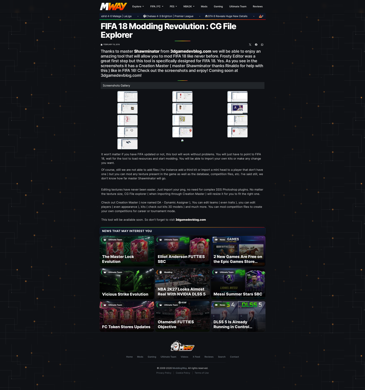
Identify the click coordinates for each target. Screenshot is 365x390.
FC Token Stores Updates (126, 326)
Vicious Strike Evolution (125, 294)
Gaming (218, 6)
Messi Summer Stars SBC (238, 294)
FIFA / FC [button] (155, 6)
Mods (204, 6)
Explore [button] (137, 6)
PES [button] (172, 6)
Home (129, 356)
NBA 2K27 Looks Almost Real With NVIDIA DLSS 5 (182, 291)
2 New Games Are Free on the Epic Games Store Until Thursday (238, 261)
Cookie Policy (183, 372)
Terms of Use (202, 372)
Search (222, 356)
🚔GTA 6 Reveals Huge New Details (182, 16)
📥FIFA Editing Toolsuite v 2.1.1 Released (239, 16)
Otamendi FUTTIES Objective (176, 324)
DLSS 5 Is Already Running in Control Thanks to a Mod (231, 327)
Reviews (258, 6)
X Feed (196, 356)
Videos (184, 356)
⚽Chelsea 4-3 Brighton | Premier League (124, 16)
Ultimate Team (237, 6)
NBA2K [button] (187, 6)
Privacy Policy (163, 372)
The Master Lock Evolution (118, 259)
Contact (234, 356)
